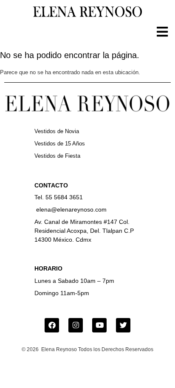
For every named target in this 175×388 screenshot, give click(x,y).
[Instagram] (75, 325)
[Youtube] (99, 325)
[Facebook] (52, 325)
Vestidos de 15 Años (59, 143)
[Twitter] (123, 325)
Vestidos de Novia (56, 131)
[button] (162, 31)
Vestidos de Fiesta (57, 156)
